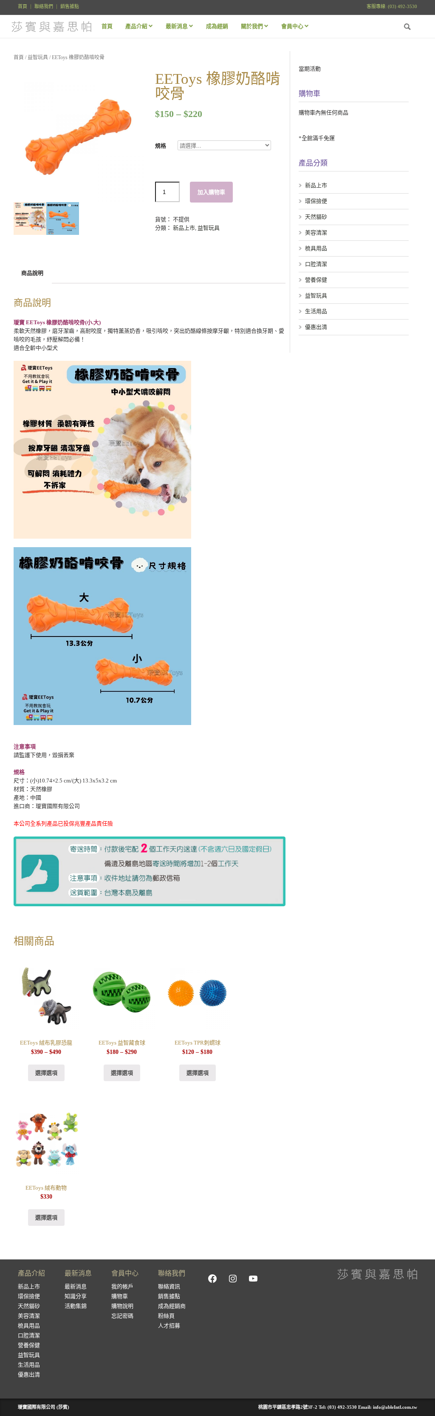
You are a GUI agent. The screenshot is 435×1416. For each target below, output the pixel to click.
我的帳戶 (122, 1286)
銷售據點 (69, 6)
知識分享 (76, 1296)
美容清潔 (316, 232)
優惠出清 (316, 327)
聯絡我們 (43, 6)
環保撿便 (316, 201)
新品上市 (184, 228)
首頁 (22, 6)
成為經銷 (217, 26)
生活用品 (316, 311)
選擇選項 (46, 1073)
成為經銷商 (172, 1306)
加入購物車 (211, 192)
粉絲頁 (166, 1316)
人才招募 (169, 1325)
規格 (163, 146)
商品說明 (32, 273)
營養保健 (316, 280)
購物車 (119, 1296)
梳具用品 (316, 248)
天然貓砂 (316, 217)
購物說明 (122, 1306)
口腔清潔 (316, 264)
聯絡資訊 (169, 1286)
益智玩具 (38, 57)
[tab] (32, 273)
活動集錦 (76, 1306)
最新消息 (76, 1286)
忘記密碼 (122, 1316)
